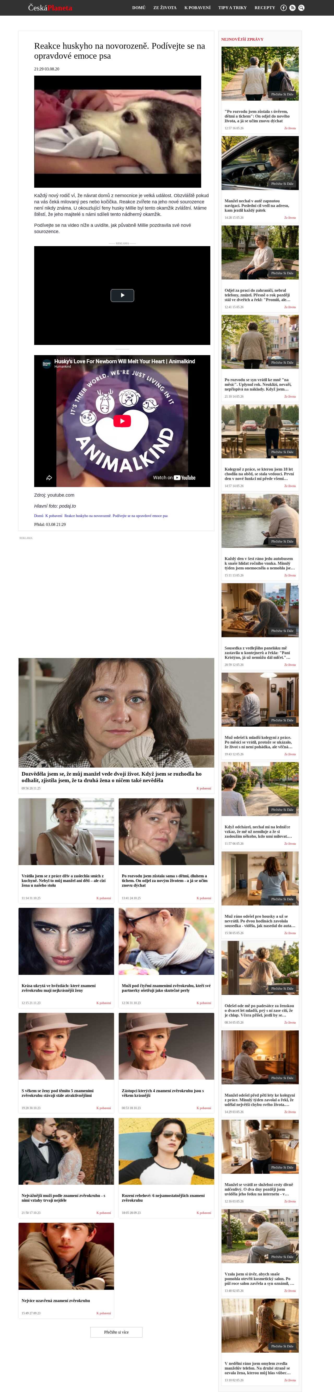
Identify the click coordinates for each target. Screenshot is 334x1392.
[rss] (292, 8)
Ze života (165, 7)
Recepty (265, 7)
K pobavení (197, 7)
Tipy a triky (232, 7)
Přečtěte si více (116, 1332)
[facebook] (284, 8)
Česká (50, 8)
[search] (301, 8)
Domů (139, 7)
